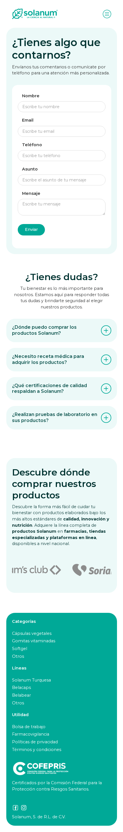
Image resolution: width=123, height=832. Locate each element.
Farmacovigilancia (30, 734)
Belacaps (21, 687)
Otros (18, 656)
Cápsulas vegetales (31, 633)
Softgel (19, 648)
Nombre (30, 96)
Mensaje (31, 193)
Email (27, 120)
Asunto (30, 169)
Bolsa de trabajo (28, 726)
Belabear (21, 695)
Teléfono (32, 144)
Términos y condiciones (36, 749)
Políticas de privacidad (35, 741)
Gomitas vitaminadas (33, 640)
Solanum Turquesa (31, 680)
